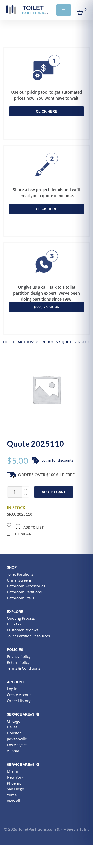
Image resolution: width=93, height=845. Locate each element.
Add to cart (54, 492)
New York (15, 777)
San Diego (15, 788)
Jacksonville (17, 738)
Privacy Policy (19, 656)
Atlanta (13, 750)
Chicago (13, 721)
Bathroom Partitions (24, 591)
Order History (19, 700)
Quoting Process (21, 618)
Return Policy (18, 662)
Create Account (20, 694)
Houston (14, 732)
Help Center (17, 624)
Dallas (12, 726)
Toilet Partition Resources (28, 635)
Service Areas (21, 714)
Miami (12, 771)
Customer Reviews (22, 629)
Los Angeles (17, 744)
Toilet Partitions (27, 10)
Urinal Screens (19, 580)
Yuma (12, 794)
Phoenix (14, 783)
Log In (12, 688)
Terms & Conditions (23, 668)
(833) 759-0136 (46, 307)
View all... (15, 800)
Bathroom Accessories (26, 585)
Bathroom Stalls (20, 597)
